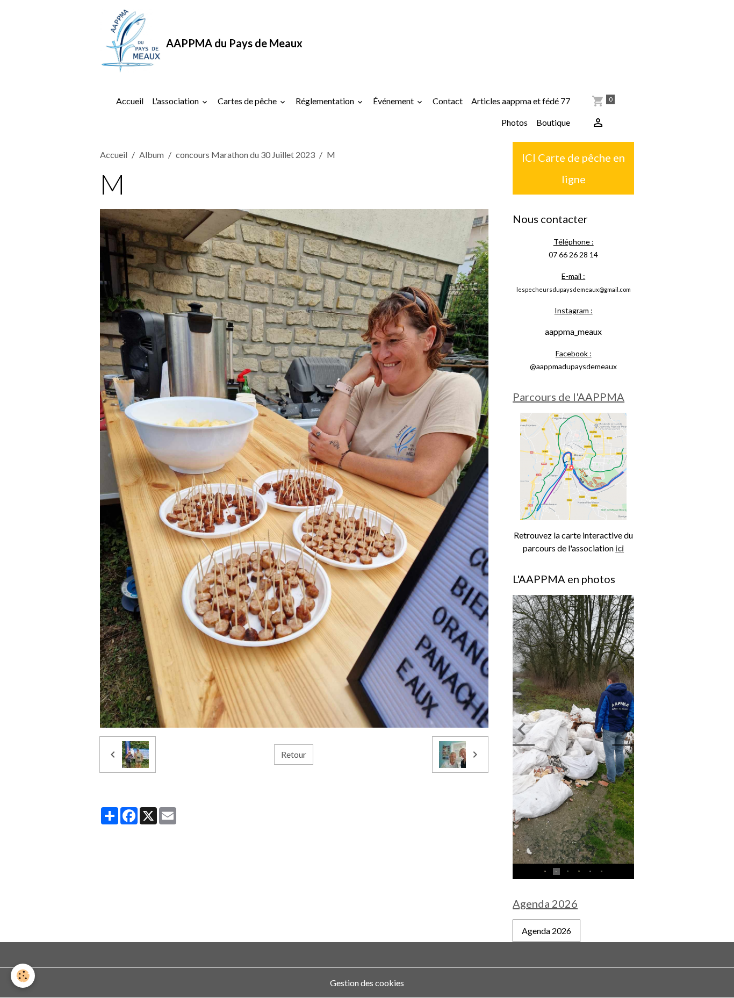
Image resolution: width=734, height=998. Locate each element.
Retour (293, 754)
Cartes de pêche (248, 101)
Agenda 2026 (546, 930)
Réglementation (326, 101)
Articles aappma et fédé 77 (520, 101)
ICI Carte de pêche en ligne (573, 168)
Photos (514, 122)
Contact (448, 101)
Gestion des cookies (367, 983)
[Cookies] (23, 976)
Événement (394, 101)
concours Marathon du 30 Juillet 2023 (245, 154)
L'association (176, 101)
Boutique (553, 122)
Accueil (129, 101)
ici (619, 548)
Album (151, 154)
